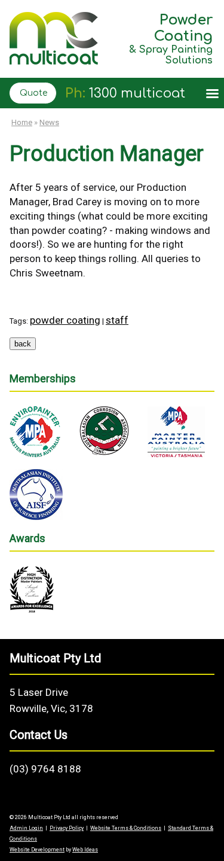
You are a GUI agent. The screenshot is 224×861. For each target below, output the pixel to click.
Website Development (37, 850)
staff (117, 320)
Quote (33, 93)
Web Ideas (85, 850)
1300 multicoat (137, 93)
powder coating (65, 320)
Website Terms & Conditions (125, 828)
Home (21, 122)
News (49, 122)
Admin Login (26, 828)
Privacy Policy (67, 828)
